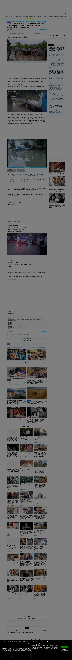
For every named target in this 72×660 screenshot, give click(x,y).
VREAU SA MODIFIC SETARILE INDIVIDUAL (64, 650)
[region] (36, 650)
